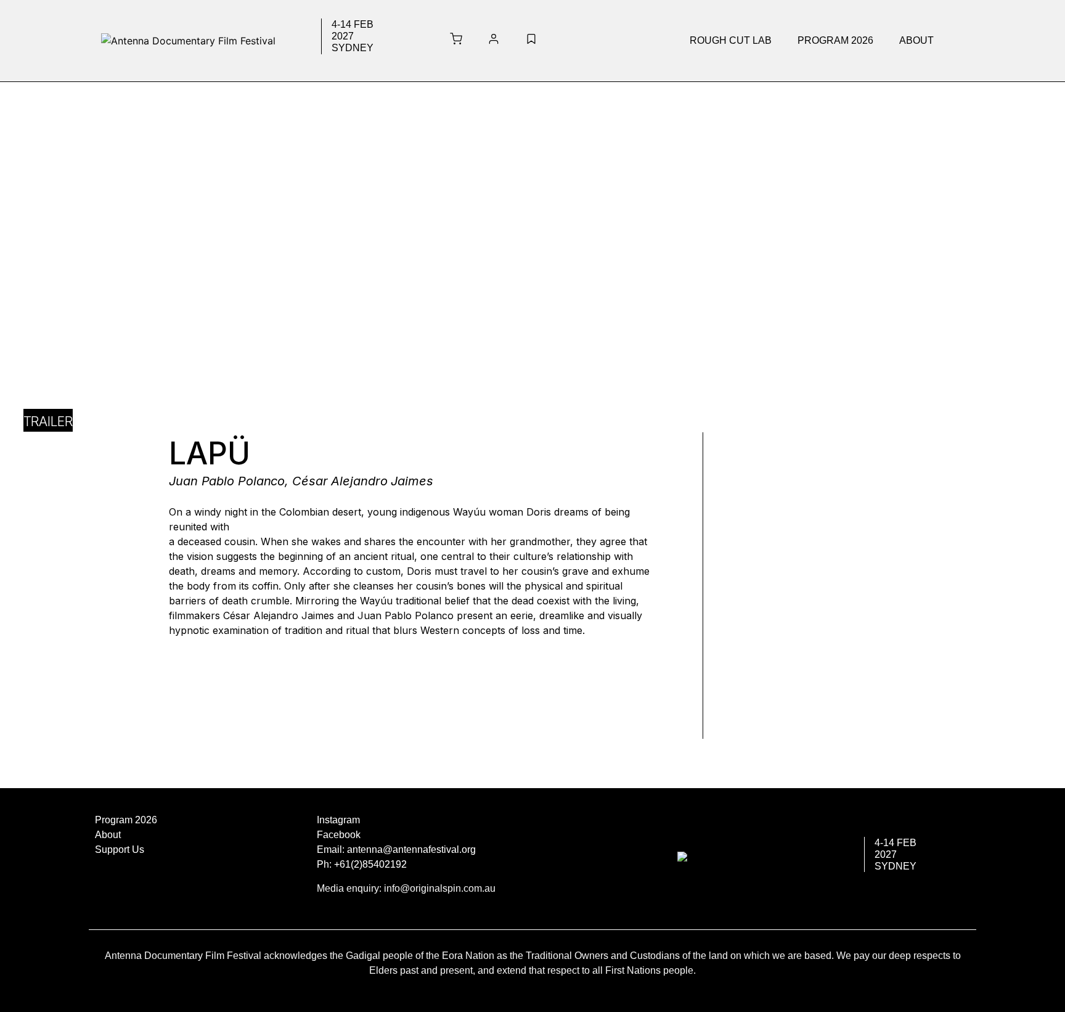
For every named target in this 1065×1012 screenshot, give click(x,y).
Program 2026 (835, 40)
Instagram (338, 820)
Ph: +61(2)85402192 (362, 864)
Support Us (119, 849)
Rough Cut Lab (731, 40)
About (916, 40)
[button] (733, 40)
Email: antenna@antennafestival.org (396, 849)
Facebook (339, 834)
